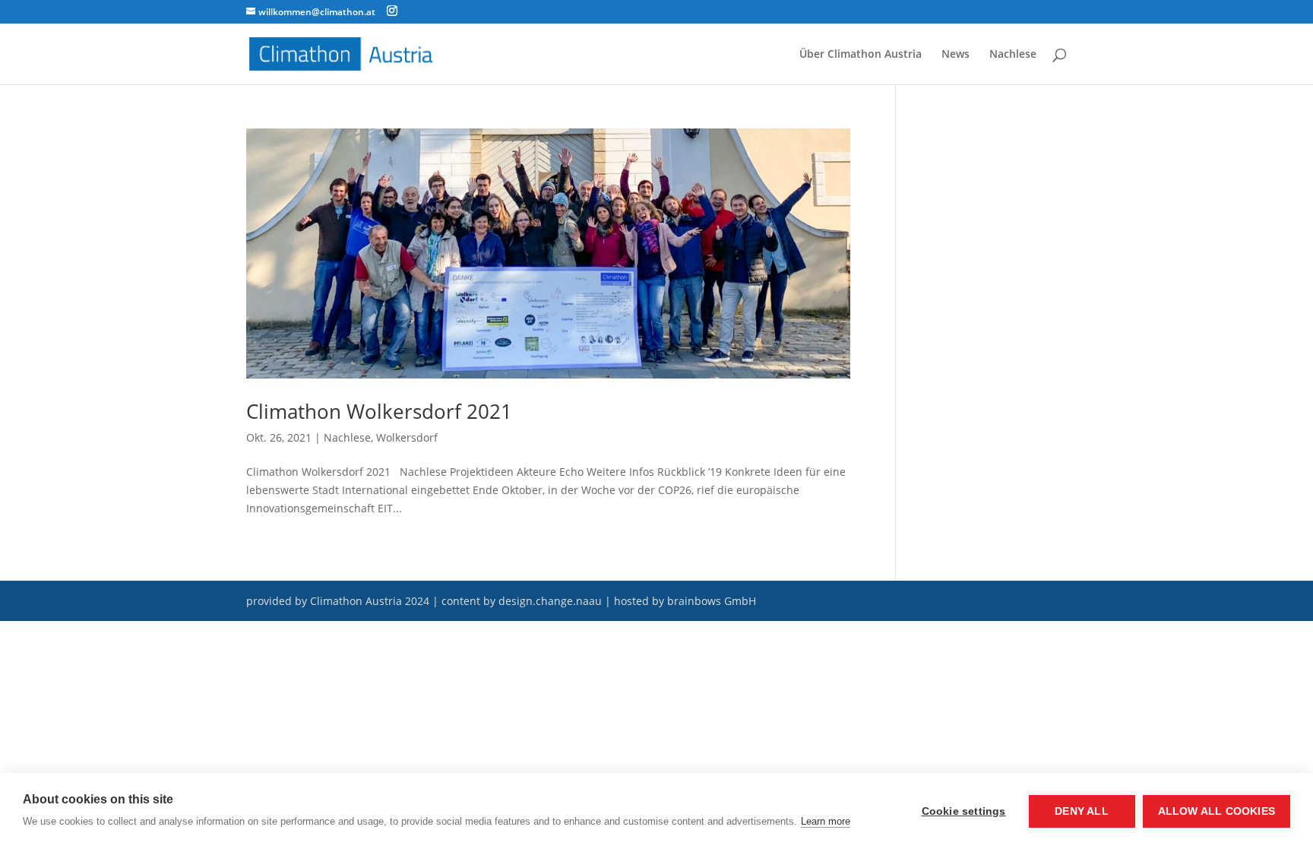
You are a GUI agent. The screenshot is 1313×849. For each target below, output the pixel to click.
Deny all (1082, 811)
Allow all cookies (1216, 811)
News (955, 55)
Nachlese (1012, 55)
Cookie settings (964, 811)
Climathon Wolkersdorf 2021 (379, 411)
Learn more (825, 821)
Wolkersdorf (407, 437)
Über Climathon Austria (860, 55)
